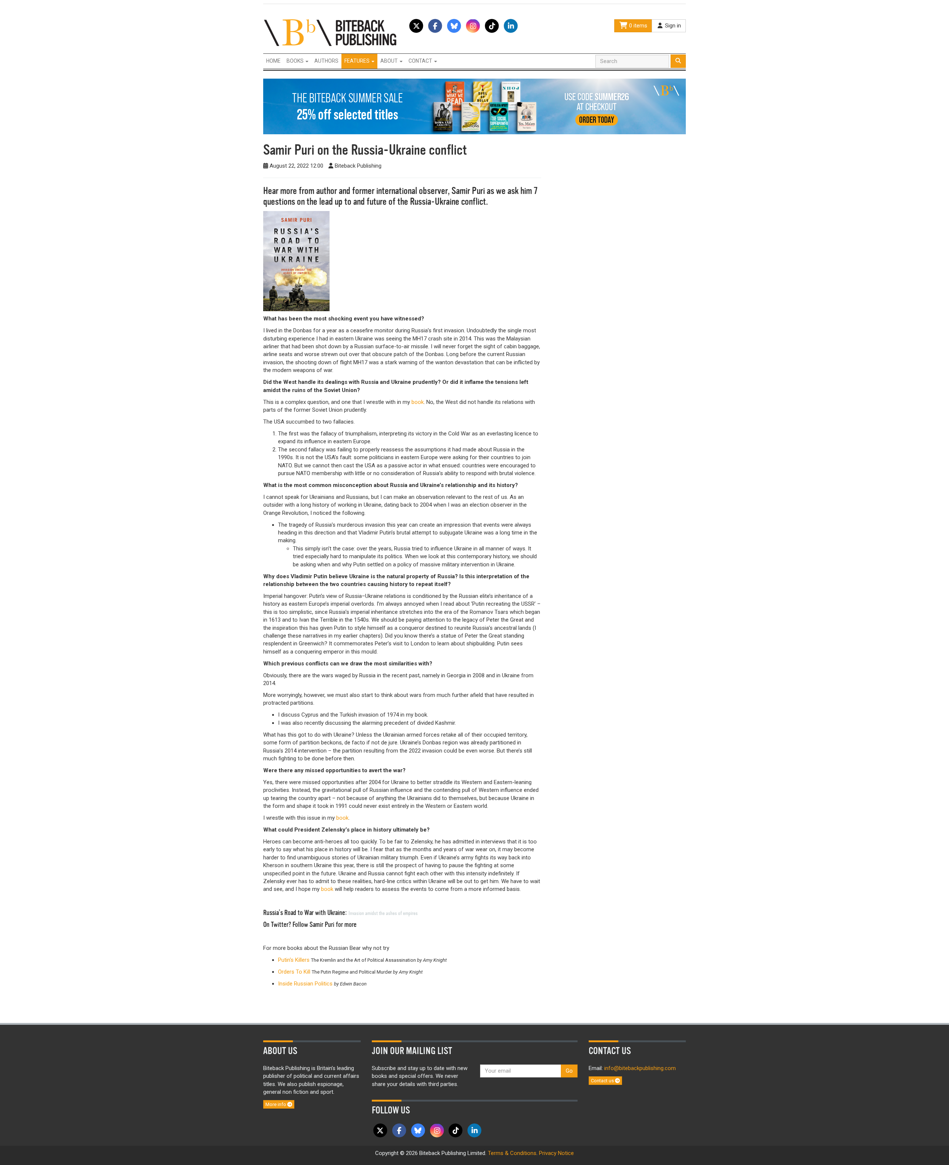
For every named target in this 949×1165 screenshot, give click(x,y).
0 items (637, 25)
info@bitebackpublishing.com (640, 1068)
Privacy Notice (556, 1153)
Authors (326, 61)
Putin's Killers (294, 960)
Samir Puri (468, 190)
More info (276, 1104)
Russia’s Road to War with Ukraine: (341, 913)
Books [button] (296, 61)
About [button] (389, 61)
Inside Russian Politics (305, 983)
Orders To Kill (295, 971)
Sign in (672, 25)
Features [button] (357, 61)
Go (569, 1070)
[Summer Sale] (474, 106)
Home (273, 61)
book (417, 402)
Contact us (603, 1080)
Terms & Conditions (512, 1153)
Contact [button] (421, 61)
